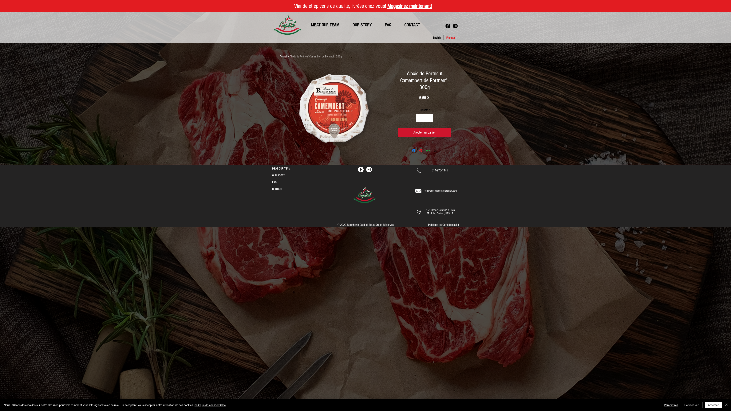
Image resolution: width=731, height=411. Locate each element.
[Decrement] (419, 118)
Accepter (713, 405)
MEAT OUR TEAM (281, 168)
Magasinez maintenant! (409, 6)
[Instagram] (455, 26)
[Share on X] (435, 150)
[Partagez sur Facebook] (413, 150)
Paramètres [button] (671, 405)
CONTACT (277, 189)
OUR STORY (278, 175)
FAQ (274, 182)
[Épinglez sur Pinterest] (421, 150)
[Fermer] (726, 405)
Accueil (283, 56)
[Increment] (430, 118)
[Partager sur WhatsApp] (428, 150)
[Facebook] (447, 26)
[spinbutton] (424, 118)
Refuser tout (691, 405)
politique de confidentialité (210, 405)
